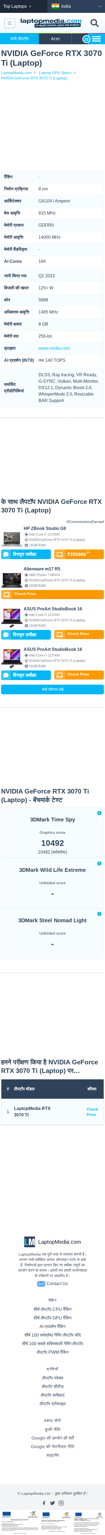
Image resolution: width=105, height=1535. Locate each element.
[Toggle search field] (94, 23)
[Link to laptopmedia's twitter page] (52, 1503)
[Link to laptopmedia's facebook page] (44, 1503)
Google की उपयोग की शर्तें (53, 1438)
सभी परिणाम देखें (53, 689)
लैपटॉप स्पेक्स (52, 1378)
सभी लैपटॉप (19, 38)
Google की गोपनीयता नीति (52, 1446)
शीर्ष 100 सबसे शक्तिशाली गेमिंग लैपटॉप (52, 1343)
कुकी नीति (52, 1429)
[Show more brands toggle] (96, 39)
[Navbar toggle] (9, 23)
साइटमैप (52, 1455)
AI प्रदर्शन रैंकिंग (52, 1326)
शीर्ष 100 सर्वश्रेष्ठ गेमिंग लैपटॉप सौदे (52, 1335)
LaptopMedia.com (16, 73)
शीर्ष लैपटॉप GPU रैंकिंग (52, 1318)
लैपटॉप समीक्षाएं (52, 1395)
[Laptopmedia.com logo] (51, 23)
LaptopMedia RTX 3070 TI (32, 1111)
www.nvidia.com (54, 348)
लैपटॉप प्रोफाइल (53, 1403)
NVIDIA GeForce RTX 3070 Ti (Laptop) (34, 78)
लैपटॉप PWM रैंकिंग (52, 1352)
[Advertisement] (52, 125)
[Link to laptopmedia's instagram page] (61, 1503)
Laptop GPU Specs (55, 73)
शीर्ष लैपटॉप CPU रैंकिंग (52, 1309)
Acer (55, 38)
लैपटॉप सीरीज (53, 1386)
